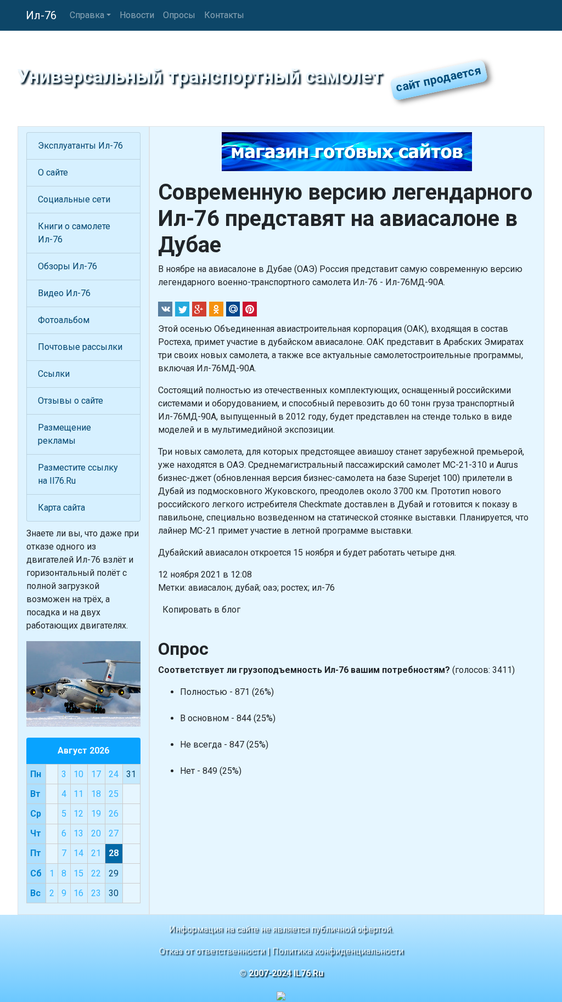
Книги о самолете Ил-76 (74, 233)
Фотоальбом (63, 320)
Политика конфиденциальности (337, 951)
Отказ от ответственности (212, 951)
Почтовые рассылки (80, 347)
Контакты (224, 15)
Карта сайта (61, 507)
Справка (87, 15)
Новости (137, 15)
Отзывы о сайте (70, 400)
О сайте (53, 172)
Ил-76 (41, 15)
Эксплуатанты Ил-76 (80, 145)
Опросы (179, 15)
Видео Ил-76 (64, 293)
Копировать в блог (201, 609)
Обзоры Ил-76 (67, 266)
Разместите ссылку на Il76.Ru (78, 474)
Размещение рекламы (64, 434)
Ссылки (54, 374)
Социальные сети (74, 199)
